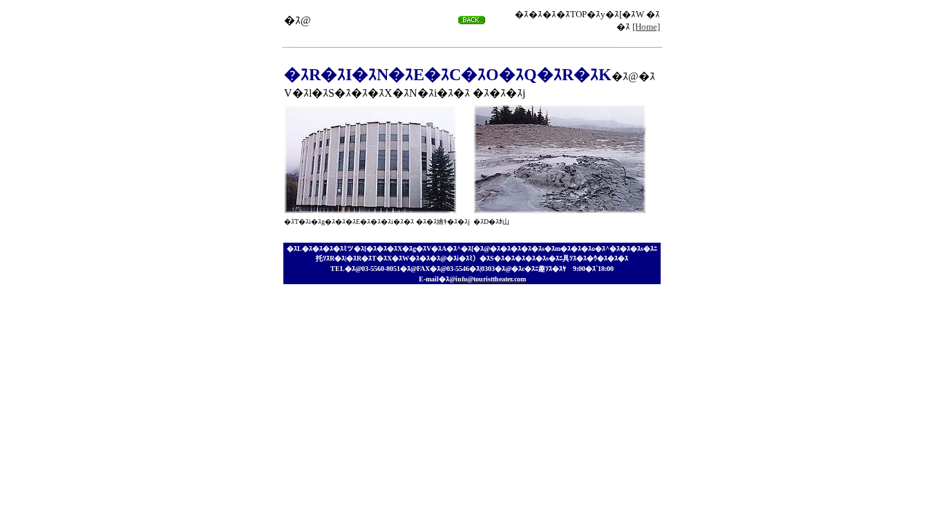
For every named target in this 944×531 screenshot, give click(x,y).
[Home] (646, 26)
